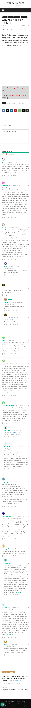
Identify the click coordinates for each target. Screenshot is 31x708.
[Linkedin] (11, 29)
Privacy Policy (24, 703)
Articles (23, 701)
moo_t (4, 288)
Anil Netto (7, 302)
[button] (28, 10)
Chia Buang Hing (11, 103)
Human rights (24, 16)
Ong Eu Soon (8, 447)
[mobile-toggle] (3, 10)
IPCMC (18, 103)
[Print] (27, 29)
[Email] (23, 29)
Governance (9, 14)
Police (23, 103)
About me (7, 701)
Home (3, 14)
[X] (7, 29)
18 (28, 25)
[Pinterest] (15, 29)
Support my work (15, 701)
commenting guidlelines (16, 95)
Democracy (18, 16)
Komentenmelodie (17, 432)
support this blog (17, 88)
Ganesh (14, 646)
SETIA (13, 268)
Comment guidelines (9, 703)
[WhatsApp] (19, 29)
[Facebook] (3, 29)
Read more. (17, 680)
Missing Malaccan (17, 565)
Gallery (17, 703)
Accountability (17, 14)
